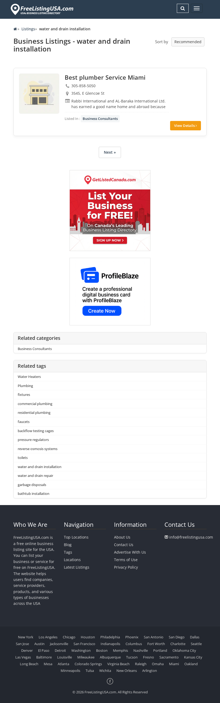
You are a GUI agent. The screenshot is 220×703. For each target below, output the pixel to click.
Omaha (158, 663)
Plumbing (25, 385)
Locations (72, 559)
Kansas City (193, 657)
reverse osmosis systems (37, 448)
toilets (23, 457)
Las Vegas (23, 657)
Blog (68, 544)
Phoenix (131, 637)
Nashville (140, 650)
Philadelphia (110, 637)
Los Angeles (48, 637)
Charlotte (177, 643)
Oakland (191, 663)
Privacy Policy (126, 567)
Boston (102, 650)
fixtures (24, 394)
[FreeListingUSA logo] (41, 9)
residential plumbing (34, 412)
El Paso (43, 650)
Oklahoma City (184, 650)
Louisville (64, 657)
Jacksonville (59, 643)
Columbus (134, 643)
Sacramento (169, 657)
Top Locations (76, 537)
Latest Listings (76, 567)
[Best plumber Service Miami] (39, 93)
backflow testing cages (36, 430)
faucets (24, 421)
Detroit (60, 650)
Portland (160, 650)
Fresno (148, 657)
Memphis (120, 650)
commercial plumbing (35, 403)
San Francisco (84, 643)
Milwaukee (85, 657)
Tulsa (90, 670)
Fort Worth (156, 643)
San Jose (22, 643)
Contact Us (123, 544)
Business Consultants (100, 118)
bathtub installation (33, 493)
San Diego (177, 637)
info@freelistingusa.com (191, 537)
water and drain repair (35, 475)
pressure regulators (33, 439)
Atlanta (63, 663)
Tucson (132, 657)
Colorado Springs (88, 663)
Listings (28, 28)
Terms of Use (126, 559)
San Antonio (153, 637)
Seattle (196, 643)
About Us (122, 537)
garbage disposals (32, 484)
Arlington (149, 670)
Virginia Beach (118, 663)
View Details (185, 125)
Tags (68, 552)
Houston (88, 637)
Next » (110, 152)
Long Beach (29, 663)
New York (25, 637)
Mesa (48, 663)
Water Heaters (29, 376)
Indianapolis (110, 643)
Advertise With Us (130, 552)
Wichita (105, 670)
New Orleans (126, 670)
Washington (81, 650)
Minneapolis (70, 670)
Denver (27, 650)
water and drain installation (39, 466)
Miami (174, 663)
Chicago (69, 637)
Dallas (194, 637)
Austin (39, 643)
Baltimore (44, 657)
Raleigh (140, 663)
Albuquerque (110, 657)
